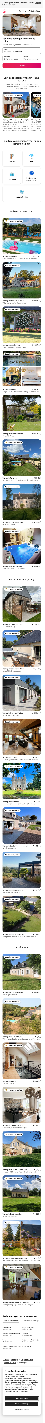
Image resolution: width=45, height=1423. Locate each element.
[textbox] (12, 59)
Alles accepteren (22, 1398)
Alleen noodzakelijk (21, 1404)
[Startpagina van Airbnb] (4, 11)
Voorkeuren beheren (22, 1409)
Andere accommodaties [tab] (11, 1321)
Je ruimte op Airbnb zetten (29, 11)
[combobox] (21, 51)
